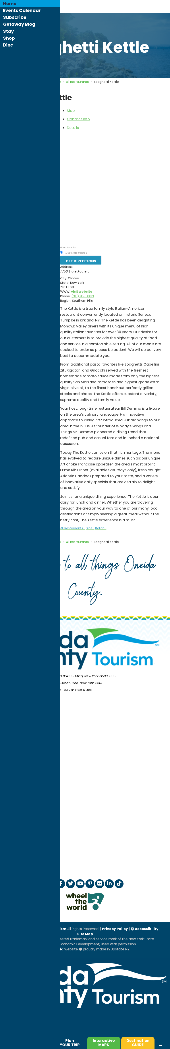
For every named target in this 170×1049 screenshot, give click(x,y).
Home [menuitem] (9, 3)
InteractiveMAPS (104, 1042)
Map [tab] (71, 110)
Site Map (85, 934)
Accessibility (146, 928)
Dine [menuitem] (8, 45)
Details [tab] (73, 127)
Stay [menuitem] (8, 31)
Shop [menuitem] (9, 38)
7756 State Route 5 (75, 253)
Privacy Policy (115, 928)
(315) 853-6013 (82, 296)
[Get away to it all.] (85, 1010)
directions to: (68, 247)
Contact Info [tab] (78, 119)
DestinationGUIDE (137, 1042)
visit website (81, 291)
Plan (70, 1042)
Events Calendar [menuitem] (22, 10)
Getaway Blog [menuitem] (19, 24)
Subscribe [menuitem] (14, 17)
